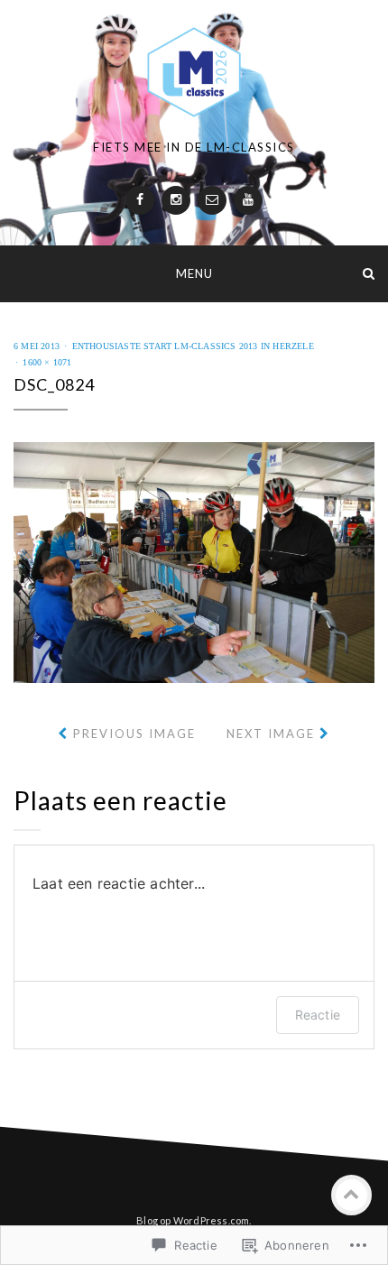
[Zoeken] (368, 272)
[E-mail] (212, 200)
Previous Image (134, 733)
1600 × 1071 (47, 362)
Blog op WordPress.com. (193, 1220)
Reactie (317, 1014)
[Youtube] (248, 200)
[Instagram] (176, 200)
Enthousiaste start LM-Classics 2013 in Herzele (193, 346)
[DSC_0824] (194, 560)
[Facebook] (139, 200)
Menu (194, 273)
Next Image (270, 733)
